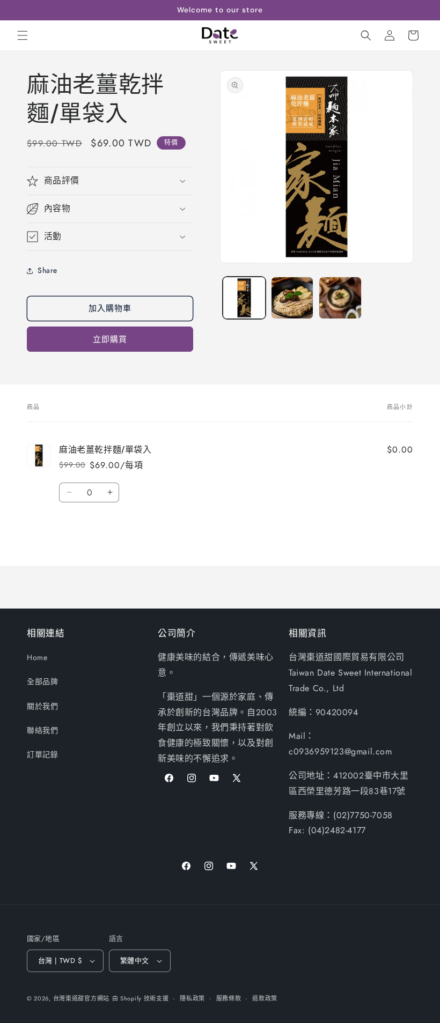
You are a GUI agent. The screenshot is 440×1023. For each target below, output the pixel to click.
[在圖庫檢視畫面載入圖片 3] (340, 298)
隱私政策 (192, 998)
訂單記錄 (42, 754)
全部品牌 (42, 681)
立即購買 (110, 339)
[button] (22, 35)
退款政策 (264, 998)
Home (37, 657)
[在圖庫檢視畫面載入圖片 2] (292, 298)
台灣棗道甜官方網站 (81, 998)
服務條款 (228, 998)
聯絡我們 (42, 730)
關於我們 (42, 706)
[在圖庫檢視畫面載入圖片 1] (244, 298)
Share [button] (47, 270)
